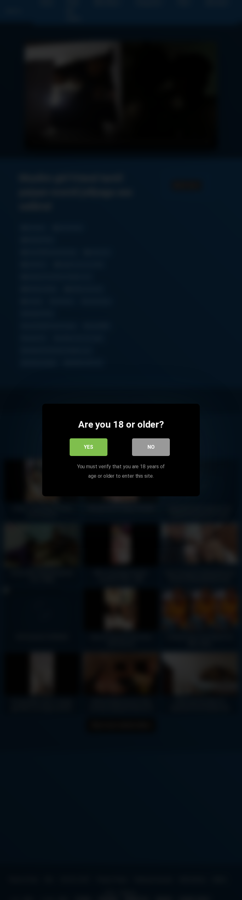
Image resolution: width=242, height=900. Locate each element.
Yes (88, 447)
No (151, 447)
